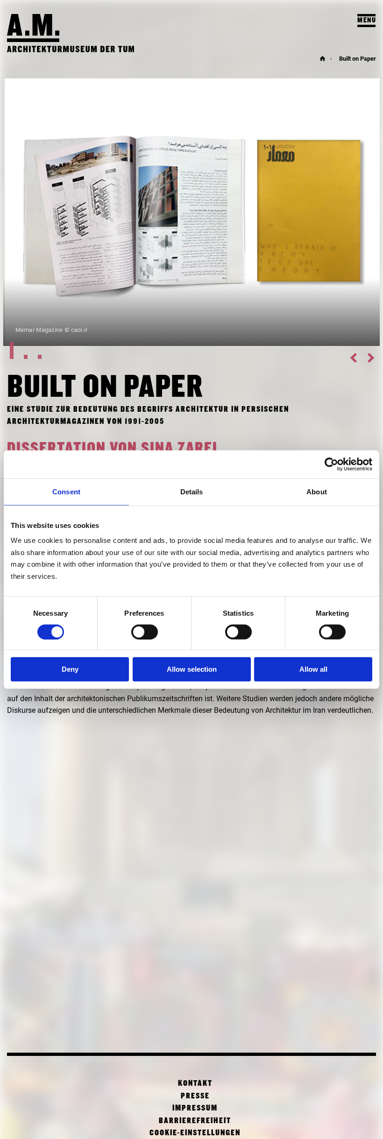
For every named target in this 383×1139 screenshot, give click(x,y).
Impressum (195, 1108)
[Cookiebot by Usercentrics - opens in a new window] (331, 464)
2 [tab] (31, 350)
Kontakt (195, 1083)
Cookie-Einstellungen (195, 1133)
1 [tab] (17, 350)
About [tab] (316, 492)
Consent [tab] (66, 492)
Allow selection (192, 669)
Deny (70, 669)
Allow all (313, 669)
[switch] (144, 632)
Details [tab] (191, 492)
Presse (195, 1096)
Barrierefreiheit (195, 1121)
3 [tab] (45, 350)
